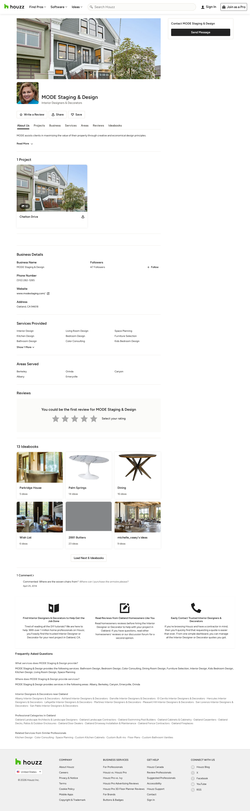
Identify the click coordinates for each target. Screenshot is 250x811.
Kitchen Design (24, 737)
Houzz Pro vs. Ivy (112, 778)
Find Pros (36, 7)
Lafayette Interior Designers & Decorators (68, 702)
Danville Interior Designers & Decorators (133, 698)
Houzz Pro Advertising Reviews (121, 783)
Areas (84, 125)
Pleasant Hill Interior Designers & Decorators (168, 702)
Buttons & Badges (113, 799)
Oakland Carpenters (204, 719)
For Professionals (113, 767)
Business (55, 125)
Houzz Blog (203, 767)
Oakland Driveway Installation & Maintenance (110, 723)
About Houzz (66, 767)
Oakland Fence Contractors (154, 723)
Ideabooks (115, 125)
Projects (39, 125)
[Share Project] (83, 216)
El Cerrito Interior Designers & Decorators (181, 698)
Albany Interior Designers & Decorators (37, 698)
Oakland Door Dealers (70, 723)
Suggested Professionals (161, 778)
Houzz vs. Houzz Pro (115, 772)
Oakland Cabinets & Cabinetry (175, 719)
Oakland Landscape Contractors (97, 719)
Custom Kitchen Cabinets (90, 737)
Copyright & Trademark (72, 799)
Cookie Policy (66, 789)
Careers (63, 772)
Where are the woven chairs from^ (59, 581)
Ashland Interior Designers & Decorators (85, 698)
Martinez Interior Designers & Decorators (117, 702)
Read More (23, 143)
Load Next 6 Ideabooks (89, 558)
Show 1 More (24, 347)
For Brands (109, 794)
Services (71, 125)
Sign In (151, 799)
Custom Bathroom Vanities (157, 737)
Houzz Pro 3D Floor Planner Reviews (124, 789)
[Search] (91, 7)
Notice (74, 778)
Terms (62, 783)
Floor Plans (134, 737)
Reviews (98, 125)
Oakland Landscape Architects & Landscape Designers (46, 719)
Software (57, 7)
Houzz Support (155, 789)
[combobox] (142, 7)
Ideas (76, 7)
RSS (199, 789)
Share (60, 114)
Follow (154, 267)
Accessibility (154, 783)
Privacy (63, 778)
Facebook (202, 778)
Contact (151, 794)
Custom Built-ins (116, 737)
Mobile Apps (66, 794)
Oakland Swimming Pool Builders (137, 719)
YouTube (201, 784)
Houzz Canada (155, 767)
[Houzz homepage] (14, 6)
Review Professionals (159, 772)
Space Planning (64, 737)
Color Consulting (44, 737)
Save (78, 114)
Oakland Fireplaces (182, 723)
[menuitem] (37, 7)
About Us (23, 125)
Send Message (200, 32)
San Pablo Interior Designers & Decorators (54, 705)
